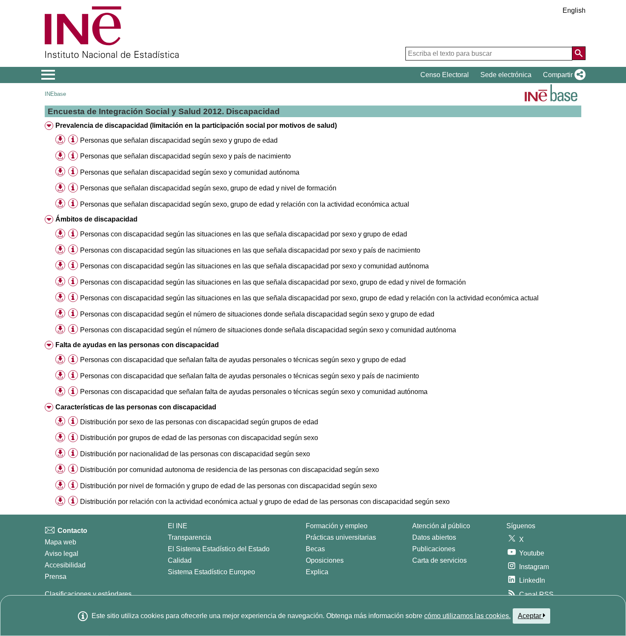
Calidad (180, 560)
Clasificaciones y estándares (88, 594)
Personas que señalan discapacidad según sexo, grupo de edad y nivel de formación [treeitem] (208, 188)
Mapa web (60, 542)
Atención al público (441, 526)
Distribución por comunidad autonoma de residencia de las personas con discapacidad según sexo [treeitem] (229, 469)
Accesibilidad (65, 565)
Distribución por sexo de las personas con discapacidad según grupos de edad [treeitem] (199, 422)
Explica (317, 572)
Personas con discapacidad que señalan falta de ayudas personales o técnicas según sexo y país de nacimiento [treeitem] (249, 376)
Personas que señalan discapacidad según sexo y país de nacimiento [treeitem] (185, 156)
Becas (315, 549)
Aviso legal (61, 553)
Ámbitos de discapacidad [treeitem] (96, 219)
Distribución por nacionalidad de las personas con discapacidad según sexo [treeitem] (195, 454)
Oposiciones (325, 560)
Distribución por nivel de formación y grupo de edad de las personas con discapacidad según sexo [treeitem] (228, 485)
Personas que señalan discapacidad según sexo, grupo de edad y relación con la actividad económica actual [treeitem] (244, 204)
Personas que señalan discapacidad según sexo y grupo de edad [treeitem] (179, 140)
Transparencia (189, 537)
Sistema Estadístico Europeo (211, 572)
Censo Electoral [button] (444, 74)
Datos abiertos (434, 537)
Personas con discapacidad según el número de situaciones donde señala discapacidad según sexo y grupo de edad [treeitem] (257, 314)
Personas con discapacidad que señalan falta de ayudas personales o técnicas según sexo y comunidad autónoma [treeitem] (254, 391)
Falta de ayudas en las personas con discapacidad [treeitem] (137, 344)
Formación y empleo (337, 526)
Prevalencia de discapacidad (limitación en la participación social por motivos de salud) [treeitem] (196, 125)
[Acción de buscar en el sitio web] (579, 53)
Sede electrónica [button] (505, 74)
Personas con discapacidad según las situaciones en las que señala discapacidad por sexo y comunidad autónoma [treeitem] (254, 266)
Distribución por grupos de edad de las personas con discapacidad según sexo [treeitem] (199, 437)
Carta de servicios (439, 560)
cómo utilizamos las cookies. (467, 615)
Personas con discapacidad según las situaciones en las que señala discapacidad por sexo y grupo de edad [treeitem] (243, 234)
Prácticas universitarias (341, 537)
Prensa (55, 576)
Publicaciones (433, 549)
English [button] (574, 10)
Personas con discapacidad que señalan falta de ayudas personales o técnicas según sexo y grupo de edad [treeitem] (243, 359)
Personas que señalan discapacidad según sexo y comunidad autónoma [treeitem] (189, 172)
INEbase (55, 94)
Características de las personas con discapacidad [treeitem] (135, 407)
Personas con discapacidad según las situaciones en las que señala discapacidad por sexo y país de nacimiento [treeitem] (250, 250)
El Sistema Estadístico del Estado (219, 549)
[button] (563, 75)
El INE (177, 526)
